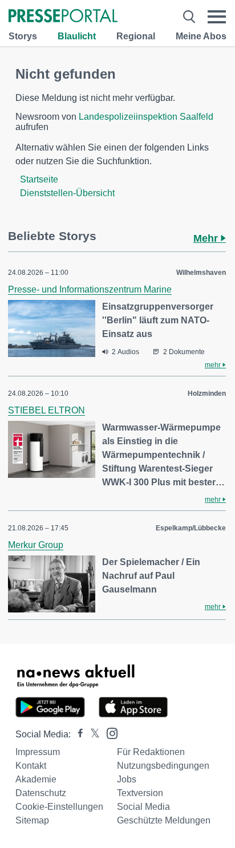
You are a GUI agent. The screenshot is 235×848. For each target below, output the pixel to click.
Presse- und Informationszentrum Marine (90, 289)
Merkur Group (35, 545)
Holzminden (207, 393)
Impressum (37, 752)
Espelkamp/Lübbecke (191, 528)
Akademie (35, 779)
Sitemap (32, 820)
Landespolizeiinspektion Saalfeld (146, 116)
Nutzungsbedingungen (163, 765)
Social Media (143, 807)
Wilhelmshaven (201, 273)
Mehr (207, 238)
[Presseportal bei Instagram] (109, 732)
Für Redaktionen (151, 752)
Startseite (39, 179)
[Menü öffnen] (216, 17)
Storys (23, 36)
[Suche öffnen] (189, 17)
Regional (135, 36)
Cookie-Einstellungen (59, 807)
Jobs (126, 779)
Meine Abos (201, 36)
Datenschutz (40, 793)
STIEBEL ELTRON (46, 410)
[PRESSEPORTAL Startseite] (63, 17)
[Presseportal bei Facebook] (77, 734)
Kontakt (30, 765)
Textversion (140, 793)
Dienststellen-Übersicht (67, 193)
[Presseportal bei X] (91, 734)
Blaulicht (77, 36)
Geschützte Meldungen (163, 820)
